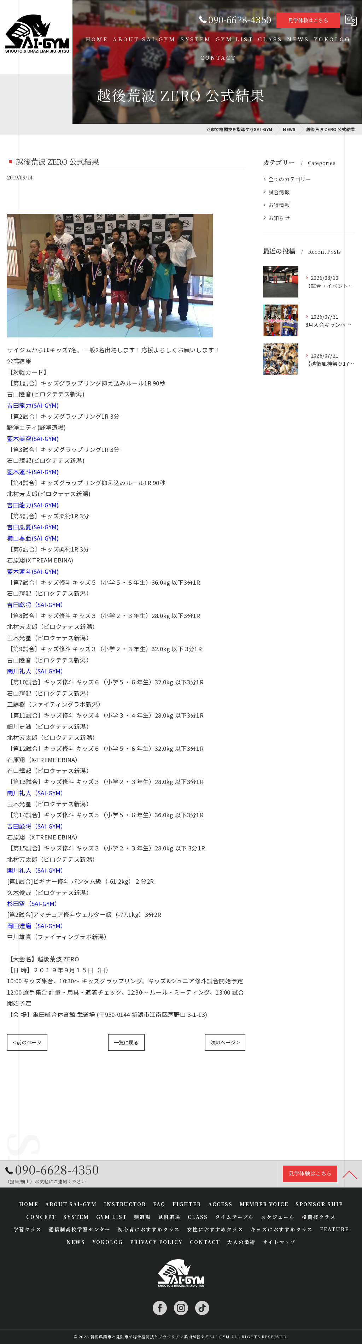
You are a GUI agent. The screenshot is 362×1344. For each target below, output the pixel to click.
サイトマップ (279, 1241)
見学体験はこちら (308, 20)
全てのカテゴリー (289, 179)
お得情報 (279, 204)
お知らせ (279, 218)
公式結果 (19, 360)
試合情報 (279, 192)
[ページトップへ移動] (350, 1174)
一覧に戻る (126, 1042)
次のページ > (225, 1042)
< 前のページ (27, 1042)
